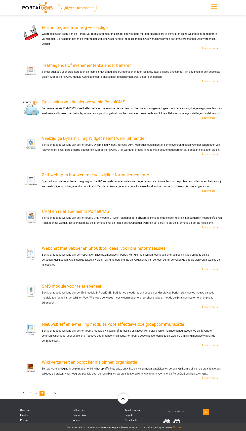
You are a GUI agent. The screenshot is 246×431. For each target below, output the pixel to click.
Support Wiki (79, 415)
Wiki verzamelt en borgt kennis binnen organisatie (89, 362)
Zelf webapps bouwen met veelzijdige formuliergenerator (96, 174)
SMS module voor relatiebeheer (72, 286)
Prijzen (24, 420)
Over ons (25, 410)
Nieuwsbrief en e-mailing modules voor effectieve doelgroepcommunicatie (113, 324)
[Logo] (37, 7)
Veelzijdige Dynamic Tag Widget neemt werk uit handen (94, 138)
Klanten (24, 415)
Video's (76, 420)
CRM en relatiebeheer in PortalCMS (75, 211)
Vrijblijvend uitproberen (77, 8)
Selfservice (79, 410)
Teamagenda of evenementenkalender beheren (87, 65)
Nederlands (131, 420)
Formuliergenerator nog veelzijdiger (75, 27)
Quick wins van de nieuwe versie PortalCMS (83, 101)
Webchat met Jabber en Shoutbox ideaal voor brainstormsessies (104, 248)
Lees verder (210, 48)
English (129, 415)
